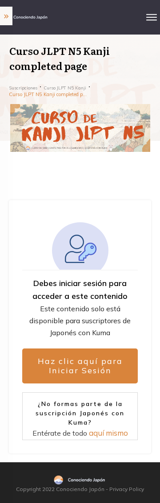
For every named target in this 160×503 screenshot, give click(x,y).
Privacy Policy (126, 489)
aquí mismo (108, 432)
